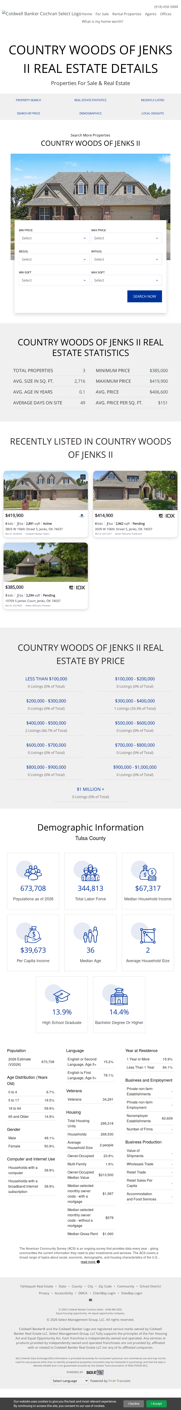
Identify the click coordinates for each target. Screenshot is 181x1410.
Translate (123, 1381)
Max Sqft (98, 272)
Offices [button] (166, 13)
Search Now (144, 296)
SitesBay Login (131, 1293)
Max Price (98, 230)
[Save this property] (83, 477)
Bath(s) (96, 251)
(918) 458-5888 (166, 6)
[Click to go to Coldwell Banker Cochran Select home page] (41, 13)
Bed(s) (23, 251)
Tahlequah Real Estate (36, 1286)
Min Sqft (25, 272)
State (62, 1286)
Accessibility (64, 1293)
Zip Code (105, 1286)
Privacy (44, 1293)
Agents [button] (150, 13)
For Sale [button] (102, 13)
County (77, 1286)
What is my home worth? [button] (102, 21)
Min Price (26, 230)
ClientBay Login (104, 1293)
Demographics (90, 113)
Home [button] (87, 13)
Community (125, 1286)
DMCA (82, 1293)
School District (150, 1286)
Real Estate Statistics (90, 100)
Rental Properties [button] (126, 13)
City (90, 1286)
